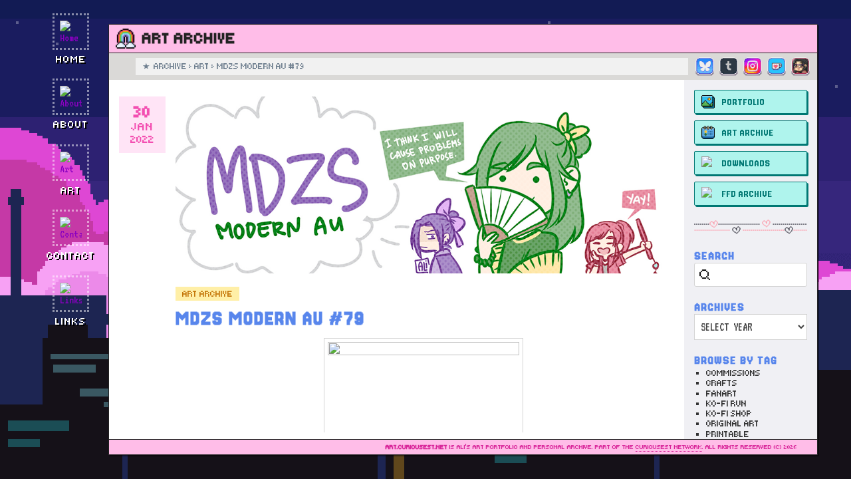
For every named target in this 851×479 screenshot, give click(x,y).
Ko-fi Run (726, 403)
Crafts (721, 383)
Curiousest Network (669, 447)
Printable (727, 434)
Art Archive (207, 294)
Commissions (733, 373)
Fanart (721, 394)
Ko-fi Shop (729, 413)
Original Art (732, 423)
